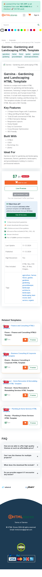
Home (4, 40)
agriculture (6, 54)
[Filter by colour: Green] (21, 30)
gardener (36, 54)
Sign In (36, 15)
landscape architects (31, 57)
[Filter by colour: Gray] (18, 30)
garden (28, 54)
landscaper (26, 293)
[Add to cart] (25, 340)
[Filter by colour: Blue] (9, 30)
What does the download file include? (19, 465)
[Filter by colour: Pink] (28, 30)
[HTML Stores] (9, 15)
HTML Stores (13, 527)
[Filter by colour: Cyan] (15, 30)
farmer (14, 54)
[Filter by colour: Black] (6, 30)
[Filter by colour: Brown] (12, 30)
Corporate (12, 40)
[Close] (37, 6)
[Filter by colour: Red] (34, 30)
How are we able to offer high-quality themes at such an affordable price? (19, 447)
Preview (33, 340)
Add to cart (22, 183)
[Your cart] (29, 15)
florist (21, 54)
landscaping (26, 295)
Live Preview (21, 188)
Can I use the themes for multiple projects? (17, 456)
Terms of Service (21, 522)
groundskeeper (17, 57)
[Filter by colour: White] (37, 30)
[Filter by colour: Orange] (25, 30)
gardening (6, 57)
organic (31, 300)
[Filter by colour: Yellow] (40, 30)
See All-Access (21, 215)
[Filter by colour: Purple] (31, 30)
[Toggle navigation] (24, 15)
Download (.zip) (22, 194)
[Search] (38, 25)
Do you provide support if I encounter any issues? (19, 473)
